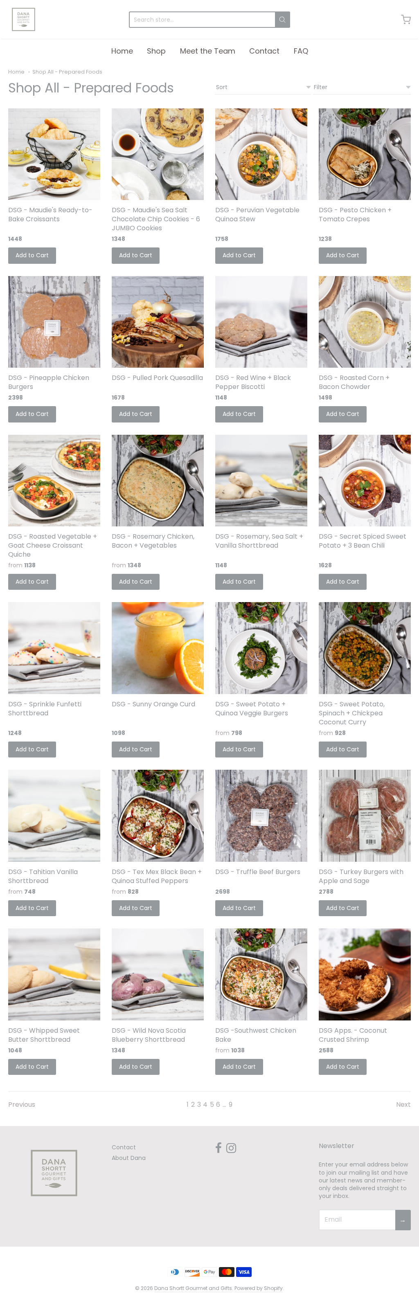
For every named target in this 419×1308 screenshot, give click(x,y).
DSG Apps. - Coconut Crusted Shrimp (353, 1035)
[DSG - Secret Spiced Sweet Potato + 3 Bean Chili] (365, 481)
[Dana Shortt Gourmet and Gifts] (23, 19)
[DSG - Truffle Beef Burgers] (261, 816)
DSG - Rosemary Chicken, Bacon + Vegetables (153, 541)
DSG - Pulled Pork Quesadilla (157, 377)
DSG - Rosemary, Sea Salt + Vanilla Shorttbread (259, 541)
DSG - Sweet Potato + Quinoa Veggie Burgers (251, 708)
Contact (264, 51)
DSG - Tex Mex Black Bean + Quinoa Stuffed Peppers (157, 876)
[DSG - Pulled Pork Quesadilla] (158, 322)
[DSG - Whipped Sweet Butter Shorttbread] (54, 974)
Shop (156, 51)
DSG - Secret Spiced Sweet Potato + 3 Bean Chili (362, 541)
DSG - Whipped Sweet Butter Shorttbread (44, 1035)
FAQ (301, 51)
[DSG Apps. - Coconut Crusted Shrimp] (365, 974)
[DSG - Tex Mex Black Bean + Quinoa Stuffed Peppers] (158, 816)
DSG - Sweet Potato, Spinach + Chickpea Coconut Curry (352, 713)
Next (403, 1104)
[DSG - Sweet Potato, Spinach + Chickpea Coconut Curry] (365, 648)
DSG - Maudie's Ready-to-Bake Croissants (50, 214)
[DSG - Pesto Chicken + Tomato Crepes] (365, 154)
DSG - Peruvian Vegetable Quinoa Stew (257, 214)
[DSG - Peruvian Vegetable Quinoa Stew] (261, 154)
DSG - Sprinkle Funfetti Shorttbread (44, 708)
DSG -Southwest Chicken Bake (255, 1035)
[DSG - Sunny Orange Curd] (158, 648)
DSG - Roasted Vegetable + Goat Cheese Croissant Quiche (52, 545)
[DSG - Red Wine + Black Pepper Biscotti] (261, 322)
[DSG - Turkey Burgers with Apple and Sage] (365, 816)
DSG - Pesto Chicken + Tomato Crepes (355, 214)
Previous (21, 1104)
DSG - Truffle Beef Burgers (257, 871)
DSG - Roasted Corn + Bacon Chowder (354, 382)
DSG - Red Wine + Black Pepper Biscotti (253, 382)
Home (122, 51)
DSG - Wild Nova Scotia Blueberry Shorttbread (149, 1035)
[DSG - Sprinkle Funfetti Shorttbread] (54, 648)
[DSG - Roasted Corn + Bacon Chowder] (365, 322)
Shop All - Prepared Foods (67, 72)
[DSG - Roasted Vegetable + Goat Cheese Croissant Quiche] (54, 481)
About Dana (129, 1158)
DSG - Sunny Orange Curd (153, 704)
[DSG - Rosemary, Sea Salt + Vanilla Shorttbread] (261, 481)
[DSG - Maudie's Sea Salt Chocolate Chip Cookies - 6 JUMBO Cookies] (158, 154)
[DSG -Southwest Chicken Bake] (261, 974)
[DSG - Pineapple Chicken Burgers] (54, 322)
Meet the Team (207, 51)
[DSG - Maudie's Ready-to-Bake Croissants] (54, 154)
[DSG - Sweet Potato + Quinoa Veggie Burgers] (261, 648)
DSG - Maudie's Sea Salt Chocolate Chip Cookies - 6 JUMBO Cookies (156, 219)
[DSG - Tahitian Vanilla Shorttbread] (54, 816)
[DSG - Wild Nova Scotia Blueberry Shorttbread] (158, 974)
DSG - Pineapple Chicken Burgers (48, 382)
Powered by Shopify (258, 1288)
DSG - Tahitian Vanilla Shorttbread (43, 876)
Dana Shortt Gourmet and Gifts (193, 1288)
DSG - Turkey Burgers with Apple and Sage (361, 876)
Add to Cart (32, 255)
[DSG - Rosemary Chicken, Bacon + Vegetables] (158, 481)
